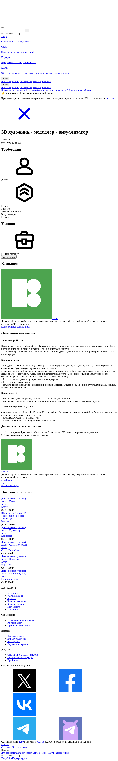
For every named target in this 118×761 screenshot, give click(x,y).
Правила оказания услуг (20, 657)
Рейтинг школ (14, 622)
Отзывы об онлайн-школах (21, 620)
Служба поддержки (17, 644)
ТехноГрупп (7, 515)
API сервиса (13, 641)
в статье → (111, 98)
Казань (12, 501)
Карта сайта (13, 606)
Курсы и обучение (35, 90)
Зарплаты (80, 90)
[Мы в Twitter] (24, 691)
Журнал (89, 90)
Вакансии (6, 90)
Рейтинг (70, 90)
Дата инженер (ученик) (13, 498)
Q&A (9, 758)
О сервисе (12, 593)
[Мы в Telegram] (24, 739)
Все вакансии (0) (21, 326)
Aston (4, 501)
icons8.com (6, 326)
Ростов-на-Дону (17, 573)
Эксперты (50, 90)
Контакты (12, 609)
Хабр (4, 758)
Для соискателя (15, 636)
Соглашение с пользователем (22, 654)
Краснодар (14, 530)
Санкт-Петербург (18, 544)
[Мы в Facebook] (70, 691)
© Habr (5, 744)
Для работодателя (16, 638)
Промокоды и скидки (18, 625)
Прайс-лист (13, 660)
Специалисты (19, 90)
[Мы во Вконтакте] (24, 715)
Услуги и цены (15, 595)
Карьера (16, 758)
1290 (21, 741)
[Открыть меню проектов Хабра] (2, 27)
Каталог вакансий (16, 601)
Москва (20, 515)
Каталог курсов (15, 604)
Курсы (24, 758)
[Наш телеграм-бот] (70, 739)
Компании (60, 90)
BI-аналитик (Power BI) (13, 513)
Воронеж (14, 559)
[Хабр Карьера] (13, 30)
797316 (40, 741)
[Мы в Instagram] (70, 715)
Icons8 (55, 318)
